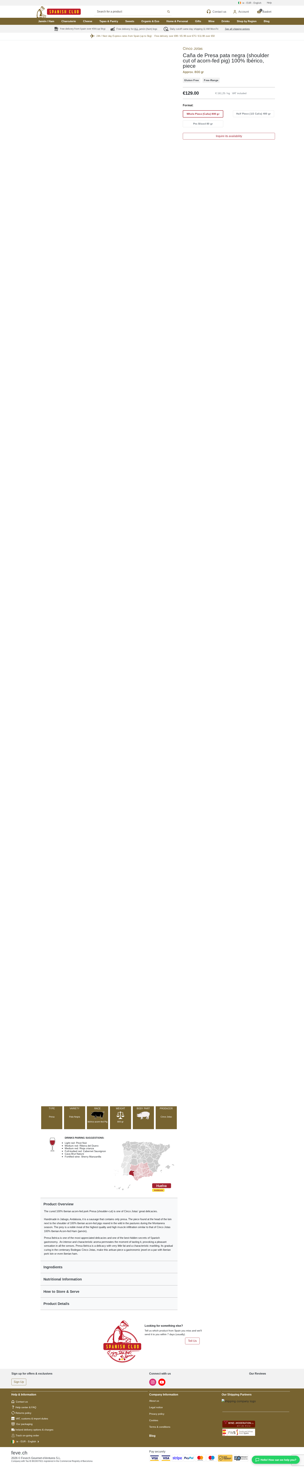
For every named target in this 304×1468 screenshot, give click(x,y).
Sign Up (19, 1381)
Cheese (87, 21)
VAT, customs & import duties (32, 1418)
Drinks (225, 21)
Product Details (56, 1304)
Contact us (22, 1401)
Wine (211, 21)
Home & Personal (177, 21)
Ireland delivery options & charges (34, 1429)
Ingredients (52, 1267)
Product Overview (58, 1204)
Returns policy (23, 1413)
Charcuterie (68, 21)
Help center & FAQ (25, 1407)
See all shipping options (237, 29)
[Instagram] (153, 1381)
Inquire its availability (229, 136)
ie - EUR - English (26, 1441)
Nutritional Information (62, 1279)
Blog (267, 21)
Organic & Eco (150, 21)
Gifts (198, 21)
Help (269, 2)
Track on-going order (27, 1435)
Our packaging (24, 1424)
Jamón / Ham (46, 21)
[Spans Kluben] (46, 11)
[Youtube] (161, 1381)
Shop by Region (246, 21)
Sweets (129, 21)
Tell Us (192, 1340)
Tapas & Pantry (108, 21)
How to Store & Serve (61, 1291)
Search (137, 12)
